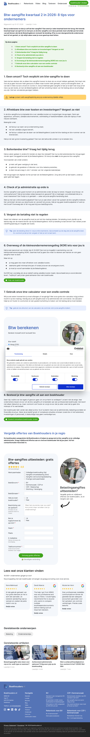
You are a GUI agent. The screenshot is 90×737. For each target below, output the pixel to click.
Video (37, 3)
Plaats (10, 533)
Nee (27, 500)
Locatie (27, 698)
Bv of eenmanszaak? (52, 713)
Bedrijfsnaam (13, 493)
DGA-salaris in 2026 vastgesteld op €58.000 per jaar (55, 705)
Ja (27, 498)
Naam (11, 528)
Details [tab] (45, 354)
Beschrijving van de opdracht (14, 509)
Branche (27, 700)
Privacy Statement (10, 725)
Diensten (27, 696)
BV (27, 483)
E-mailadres (14, 540)
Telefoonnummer (15, 548)
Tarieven (52, 3)
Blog (44, 3)
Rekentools (28, 3)
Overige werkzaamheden (35, 479)
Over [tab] (71, 354)
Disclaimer (20, 725)
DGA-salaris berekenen (52, 716)
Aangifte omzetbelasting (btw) (37, 475)
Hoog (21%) (14, 344)
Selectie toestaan (44, 387)
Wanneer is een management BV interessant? (55, 696)
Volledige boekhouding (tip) (36, 472)
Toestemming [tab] (18, 354)
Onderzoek (62, 3)
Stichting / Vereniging (34, 489)
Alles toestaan (70, 387)
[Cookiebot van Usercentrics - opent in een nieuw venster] (75, 349)
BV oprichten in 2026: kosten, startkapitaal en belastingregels (55, 701)
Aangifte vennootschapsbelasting (38, 477)
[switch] (35, 379)
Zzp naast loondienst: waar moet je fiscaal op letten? (76, 705)
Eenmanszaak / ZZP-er (34, 485)
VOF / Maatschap (32, 487)
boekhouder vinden (30, 716)
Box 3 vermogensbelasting (75, 718)
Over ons (27, 714)
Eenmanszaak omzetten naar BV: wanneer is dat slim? (76, 696)
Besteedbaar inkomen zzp (74, 715)
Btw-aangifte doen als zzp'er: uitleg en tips (75, 701)
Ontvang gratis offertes (31, 555)
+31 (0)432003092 (83, 6)
